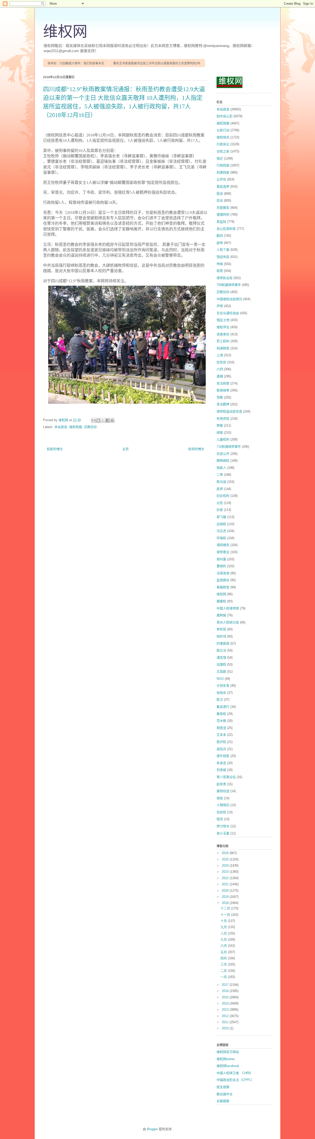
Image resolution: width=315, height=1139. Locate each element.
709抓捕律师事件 (229, 285)
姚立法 (221, 650)
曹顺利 (221, 566)
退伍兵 (221, 749)
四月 (224, 958)
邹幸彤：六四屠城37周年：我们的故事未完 (75, 63)
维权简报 (75, 427)
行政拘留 (223, 165)
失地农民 (223, 418)
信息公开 (223, 454)
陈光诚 (221, 482)
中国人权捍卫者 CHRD (234, 1073)
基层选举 (223, 186)
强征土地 (223, 320)
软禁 (220, 271)
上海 (220, 355)
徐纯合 (221, 693)
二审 (220, 474)
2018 (226, 903)
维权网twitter (226, 1059)
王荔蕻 (221, 671)
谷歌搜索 (223, 1101)
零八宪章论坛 (226, 777)
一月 (224, 977)
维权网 (65, 32)
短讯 (220, 819)
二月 (224, 971)
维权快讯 (223, 137)
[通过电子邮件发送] (93, 420)
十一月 (225, 915)
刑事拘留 (223, 172)
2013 (226, 1009)
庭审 (220, 243)
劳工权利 (223, 341)
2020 (226, 890)
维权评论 (223, 327)
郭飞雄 (221, 517)
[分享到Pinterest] (112, 420)
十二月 (225, 908)
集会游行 (223, 707)
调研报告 (223, 545)
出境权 (221, 524)
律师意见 (223, 552)
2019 (226, 897)
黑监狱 (221, 221)
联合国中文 (225, 1094)
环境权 (221, 538)
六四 (220, 369)
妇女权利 (223, 496)
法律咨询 (223, 573)
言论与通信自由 (228, 313)
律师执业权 (225, 278)
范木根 (221, 721)
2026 (226, 853)
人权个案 (223, 249)
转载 (220, 425)
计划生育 (223, 685)
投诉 (220, 193)
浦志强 (221, 657)
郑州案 (221, 559)
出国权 (221, 664)
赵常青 (221, 784)
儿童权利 (223, 439)
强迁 (220, 158)
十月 (224, 921)
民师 (220, 489)
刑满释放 (223, 348)
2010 (226, 1028)
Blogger (152, 1129)
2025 (226, 859)
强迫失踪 (223, 257)
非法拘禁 (223, 383)
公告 (220, 503)
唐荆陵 (221, 615)
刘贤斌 (221, 770)
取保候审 (223, 390)
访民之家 (223, 151)
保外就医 (223, 756)
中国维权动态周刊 (229, 299)
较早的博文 (196, 449)
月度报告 (223, 207)
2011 (226, 1022)
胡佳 (220, 798)
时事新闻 (223, 643)
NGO (220, 678)
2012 (226, 1016)
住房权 (221, 812)
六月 (224, 945)
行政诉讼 (223, 144)
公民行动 (223, 130)
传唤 (220, 264)
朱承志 (221, 763)
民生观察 (223, 1087)
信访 (220, 200)
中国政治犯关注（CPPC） (235, 1080)
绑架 (220, 432)
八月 (224, 933)
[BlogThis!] (98, 420)
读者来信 (223, 334)
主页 (125, 449)
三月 (224, 964)
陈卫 (220, 699)
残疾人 (221, 468)
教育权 (221, 714)
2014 (226, 1003)
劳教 (220, 397)
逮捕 (220, 376)
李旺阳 (221, 629)
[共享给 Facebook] (107, 420)
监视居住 (223, 580)
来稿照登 (223, 587)
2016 (226, 991)
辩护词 (221, 636)
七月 (224, 939)
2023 (226, 871)
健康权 (221, 601)
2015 (226, 997)
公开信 (221, 179)
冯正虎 (221, 531)
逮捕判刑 (223, 214)
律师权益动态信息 (229, 411)
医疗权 (221, 742)
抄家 (220, 510)
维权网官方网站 (228, 1052)
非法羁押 (223, 404)
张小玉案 (223, 833)
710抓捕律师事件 (229, 446)
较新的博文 (55, 449)
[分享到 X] (102, 420)
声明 (220, 306)
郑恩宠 (221, 728)
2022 (226, 878)
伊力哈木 (223, 826)
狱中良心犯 (225, 116)
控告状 (221, 362)
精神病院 (223, 460)
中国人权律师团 (228, 608)
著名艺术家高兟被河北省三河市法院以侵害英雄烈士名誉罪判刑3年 (157, 63)
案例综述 (223, 791)
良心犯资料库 (226, 229)
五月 (224, 952)
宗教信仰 (90, 427)
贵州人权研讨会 (228, 622)
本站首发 (60, 427)
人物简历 (223, 805)
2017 (226, 985)
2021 (226, 884)
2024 (226, 865)
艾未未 (221, 735)
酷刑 (220, 235)
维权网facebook (228, 1066)
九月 (224, 927)
